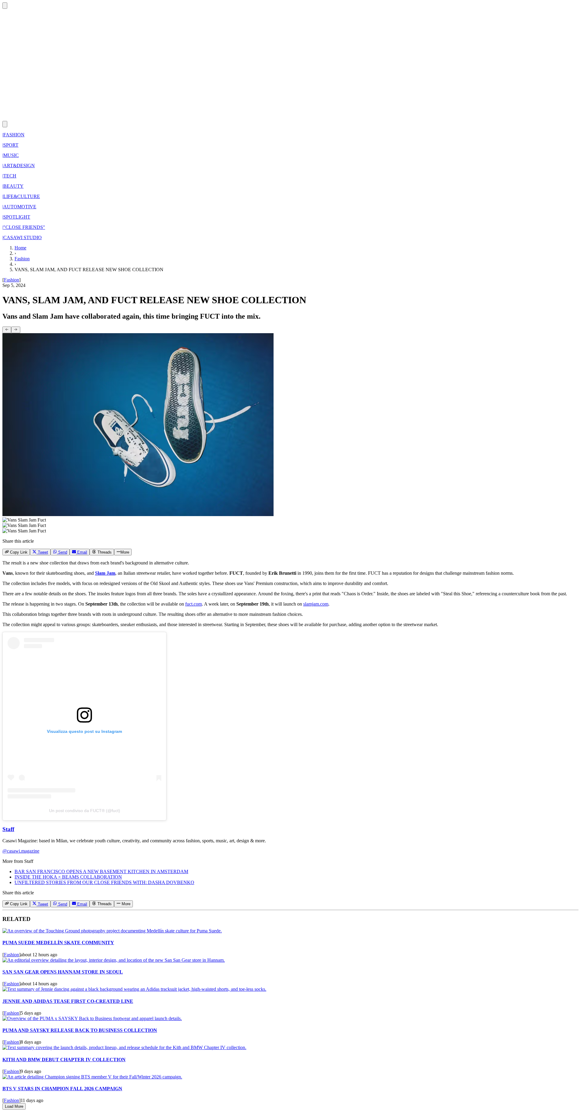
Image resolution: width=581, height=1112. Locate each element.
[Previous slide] (6, 330)
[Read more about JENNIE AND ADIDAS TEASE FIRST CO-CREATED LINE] (134, 989)
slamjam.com (315, 603)
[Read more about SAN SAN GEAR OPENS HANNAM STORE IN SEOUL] (113, 960)
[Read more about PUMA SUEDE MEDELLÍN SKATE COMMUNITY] (112, 930)
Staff (8, 829)
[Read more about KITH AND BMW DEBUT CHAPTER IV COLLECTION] (124, 1047)
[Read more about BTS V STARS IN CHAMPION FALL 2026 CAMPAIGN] (92, 1076)
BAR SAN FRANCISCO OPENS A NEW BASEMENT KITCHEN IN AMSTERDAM (101, 871)
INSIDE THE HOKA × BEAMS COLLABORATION (68, 877)
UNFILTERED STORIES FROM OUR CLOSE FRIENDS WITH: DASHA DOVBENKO (104, 882)
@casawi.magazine (20, 851)
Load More (14, 1106)
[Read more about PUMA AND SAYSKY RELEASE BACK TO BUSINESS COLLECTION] (92, 1018)
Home (20, 247)
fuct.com (193, 603)
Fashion (22, 258)
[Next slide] (15, 330)
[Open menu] (4, 124)
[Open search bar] (4, 5)
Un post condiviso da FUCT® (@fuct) (84, 810)
